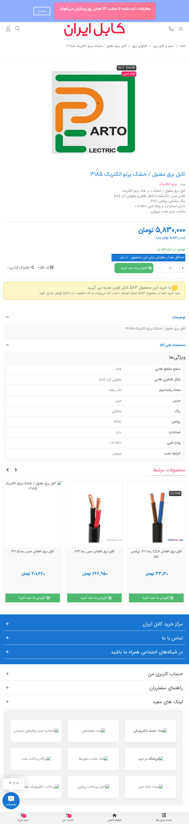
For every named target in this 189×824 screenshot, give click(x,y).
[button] (94, 317)
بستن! (42, 11)
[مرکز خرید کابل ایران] (94, 29)
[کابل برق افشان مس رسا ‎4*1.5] (32, 514)
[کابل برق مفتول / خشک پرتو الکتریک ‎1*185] (94, 114)
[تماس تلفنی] (171, 29)
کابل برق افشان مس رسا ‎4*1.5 (32, 551)
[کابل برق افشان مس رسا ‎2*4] (94, 514)
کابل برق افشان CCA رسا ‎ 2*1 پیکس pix (156, 554)
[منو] (180, 29)
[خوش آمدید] (8, 29)
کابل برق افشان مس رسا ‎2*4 (94, 551)
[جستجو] (17, 29)
